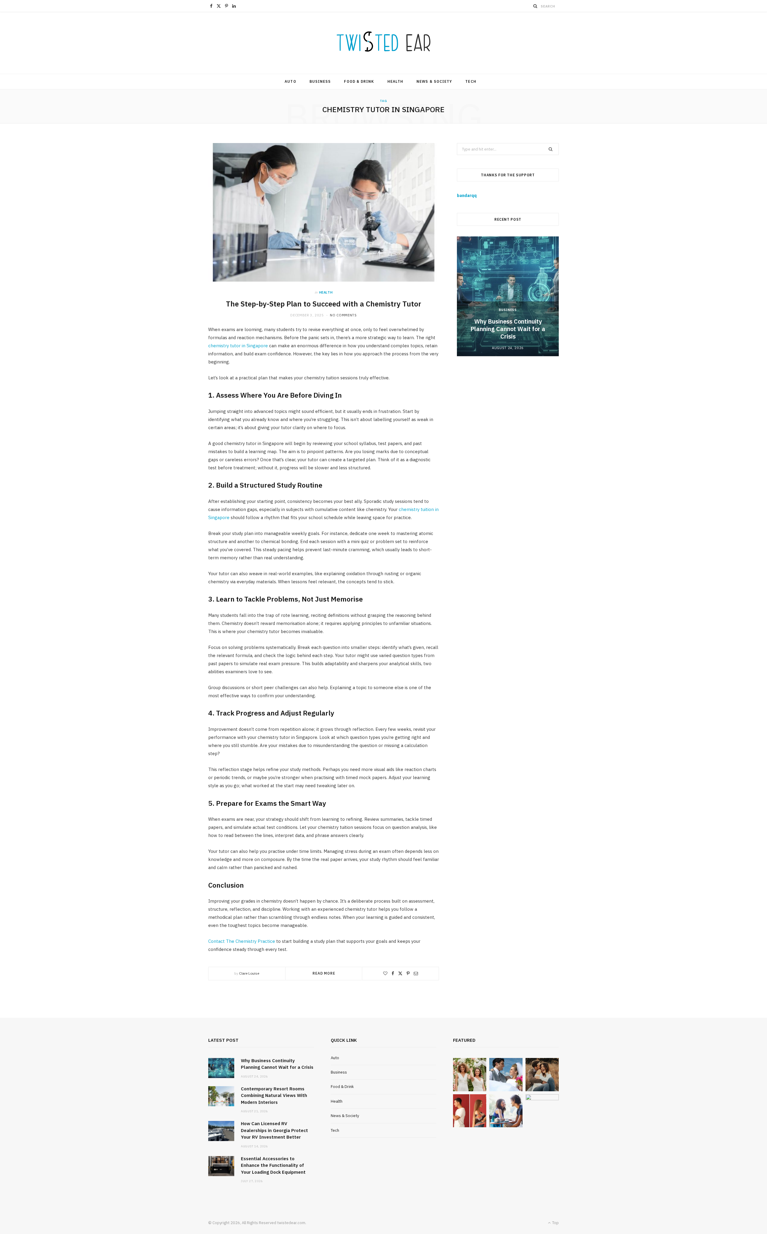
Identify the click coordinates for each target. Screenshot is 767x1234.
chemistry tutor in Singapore (238, 345)
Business (320, 81)
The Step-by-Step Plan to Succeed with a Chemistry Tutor (323, 304)
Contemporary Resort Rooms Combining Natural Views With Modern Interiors (274, 1095)
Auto (290, 81)
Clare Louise (249, 973)
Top (555, 1222)
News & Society (434, 81)
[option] (508, 296)
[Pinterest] (408, 973)
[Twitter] (400, 973)
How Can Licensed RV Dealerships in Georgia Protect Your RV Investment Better (274, 1130)
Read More (323, 973)
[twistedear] (383, 42)
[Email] (416, 973)
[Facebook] (393, 973)
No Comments (343, 315)
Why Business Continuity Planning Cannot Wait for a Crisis (507, 328)
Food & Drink (359, 81)
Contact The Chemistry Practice (241, 941)
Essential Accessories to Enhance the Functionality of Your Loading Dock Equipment (273, 1165)
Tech (470, 81)
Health (395, 81)
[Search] (535, 6)
